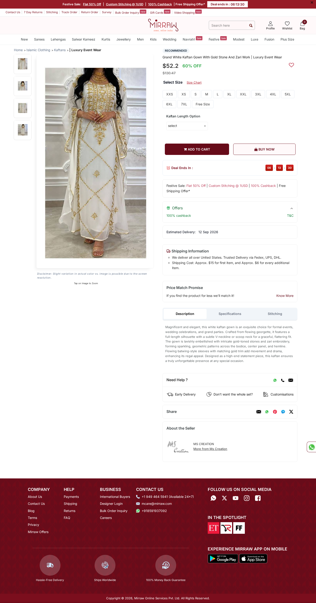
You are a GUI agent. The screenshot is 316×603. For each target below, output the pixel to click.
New (24, 39)
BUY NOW (266, 149)
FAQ (67, 518)
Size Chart (194, 82)
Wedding (169, 39)
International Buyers (115, 497)
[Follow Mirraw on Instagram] (247, 498)
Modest (239, 39)
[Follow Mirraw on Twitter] (224, 498)
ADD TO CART (198, 149)
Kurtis (106, 39)
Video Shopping (187, 12)
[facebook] (283, 411)
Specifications (230, 314)
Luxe (254, 39)
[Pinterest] (275, 411)
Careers (106, 518)
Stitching (52, 12)
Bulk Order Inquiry (130, 12)
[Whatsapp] (213, 498)
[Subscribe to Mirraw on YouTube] (235, 498)
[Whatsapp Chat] (311, 447)
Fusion (269, 39)
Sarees (39, 39)
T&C (290, 215)
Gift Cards (159, 12)
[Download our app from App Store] (253, 558)
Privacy (33, 525)
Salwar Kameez (83, 39)
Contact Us (13, 12)
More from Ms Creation (210, 449)
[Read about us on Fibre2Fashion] (239, 527)
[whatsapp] (267, 411)
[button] (22, 64)
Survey (107, 12)
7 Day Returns (33, 12)
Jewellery (123, 39)
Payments (71, 497)
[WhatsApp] (275, 380)
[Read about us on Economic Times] (213, 527)
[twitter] (291, 411)
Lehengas (58, 39)
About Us (35, 497)
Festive (217, 39)
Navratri (192, 39)
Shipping (70, 504)
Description (185, 314)
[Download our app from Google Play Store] (223, 558)
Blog (31, 511)
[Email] (291, 380)
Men (140, 39)
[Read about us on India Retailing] (226, 527)
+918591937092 (154, 511)
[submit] (251, 25)
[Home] (163, 24)
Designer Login (111, 504)
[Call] (282, 380)
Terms (32, 518)
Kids (153, 39)
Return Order (89, 12)
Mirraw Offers (38, 532)
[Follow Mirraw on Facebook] (258, 498)
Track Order (69, 12)
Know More (285, 296)
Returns (69, 511)
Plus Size (287, 39)
